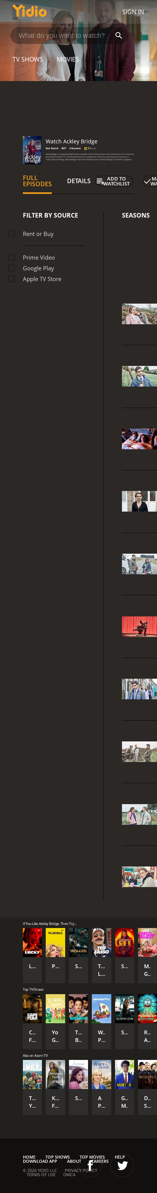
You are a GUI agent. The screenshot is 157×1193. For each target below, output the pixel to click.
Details (79, 181)
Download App (40, 1161)
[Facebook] (90, 1165)
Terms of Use (41, 1174)
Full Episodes (37, 181)
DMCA (69, 1174)
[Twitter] (122, 1165)
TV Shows (28, 59)
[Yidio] (30, 12)
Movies (68, 59)
